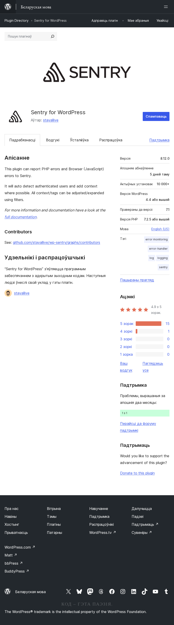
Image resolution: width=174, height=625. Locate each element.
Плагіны (54, 524)
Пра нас (12, 508)
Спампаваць (156, 116)
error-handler (158, 248)
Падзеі (137, 516)
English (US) (160, 229)
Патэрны (54, 532)
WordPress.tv (102, 532)
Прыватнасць (16, 532)
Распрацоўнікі (101, 524)
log (152, 258)
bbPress (14, 563)
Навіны (11, 516)
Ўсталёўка (79, 140)
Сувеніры (142, 532)
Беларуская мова (30, 591)
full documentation (20, 217)
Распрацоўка (110, 140)
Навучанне (98, 508)
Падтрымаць (145, 524)
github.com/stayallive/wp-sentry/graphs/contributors (56, 242)
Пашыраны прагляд (137, 280)
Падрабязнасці (22, 140)
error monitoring (156, 239)
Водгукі (52, 140)
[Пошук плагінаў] (52, 36)
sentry (163, 267)
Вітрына (54, 508)
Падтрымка (159, 140)
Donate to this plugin (137, 473)
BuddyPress (17, 571)
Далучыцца (142, 508)
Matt (11, 555)
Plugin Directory (17, 20)
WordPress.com (20, 547)
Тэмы (51, 516)
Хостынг (12, 524)
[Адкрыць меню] (167, 7)
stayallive (50, 120)
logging (162, 258)
